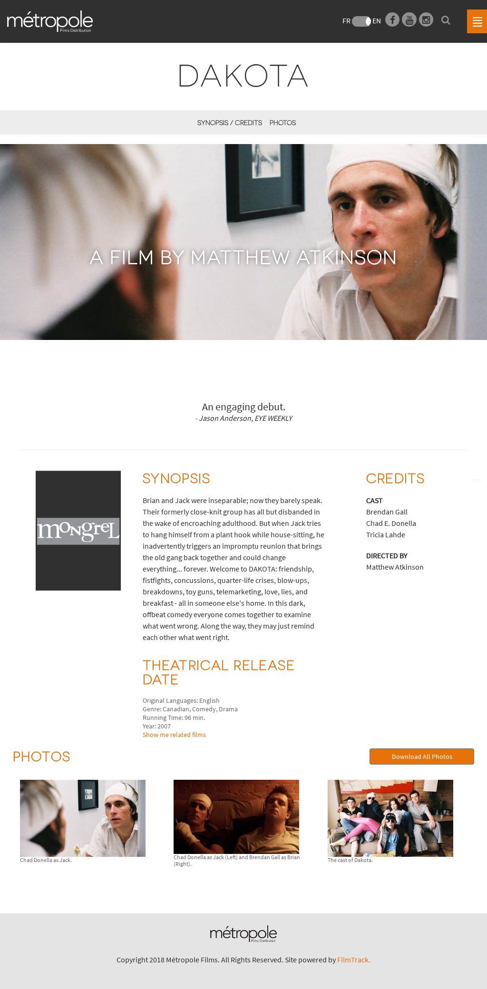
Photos (283, 122)
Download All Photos (422, 756)
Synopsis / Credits (229, 122)
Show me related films (174, 734)
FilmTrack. (353, 959)
